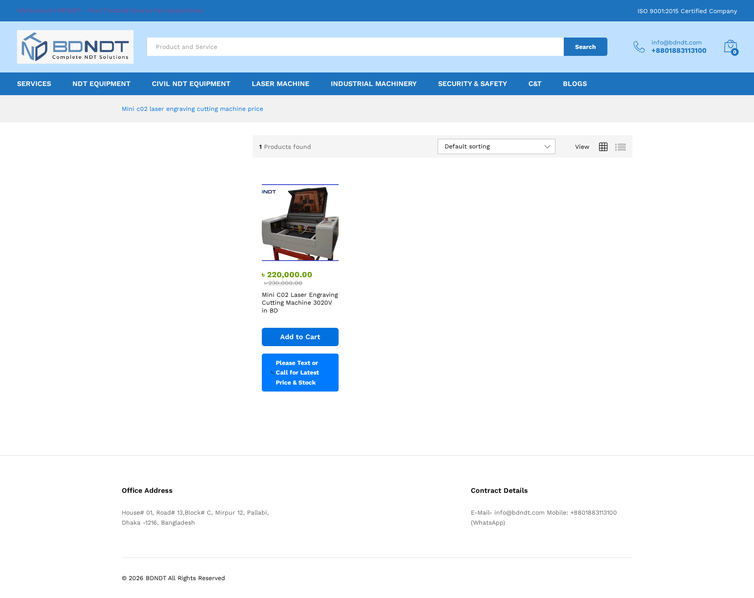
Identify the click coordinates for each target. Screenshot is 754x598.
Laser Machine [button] (280, 83)
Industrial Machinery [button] (374, 83)
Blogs (575, 83)
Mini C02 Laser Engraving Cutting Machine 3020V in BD (300, 302)
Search (585, 46)
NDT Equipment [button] (101, 83)
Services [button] (34, 83)
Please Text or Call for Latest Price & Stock (297, 372)
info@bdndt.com (676, 42)
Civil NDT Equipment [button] (191, 83)
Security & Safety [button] (472, 83)
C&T (535, 83)
